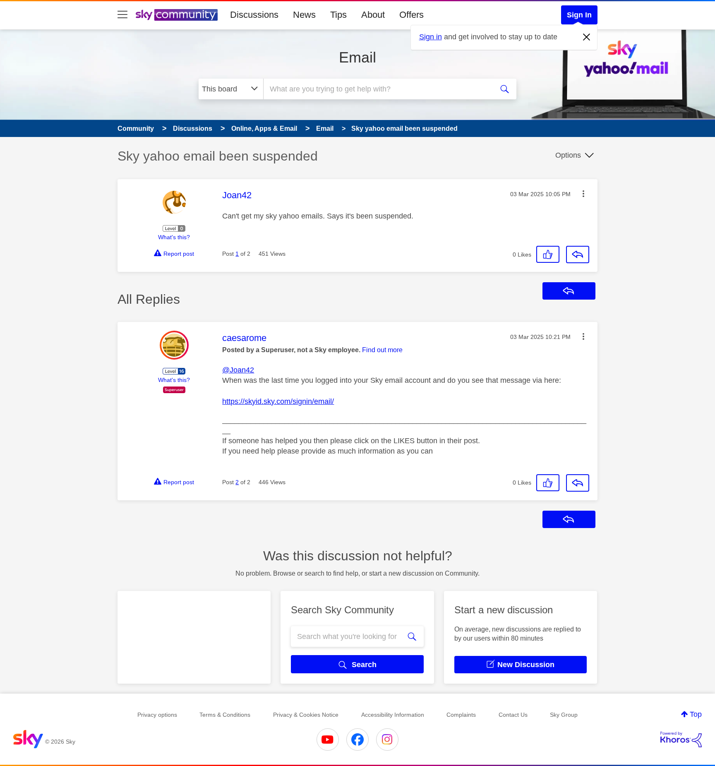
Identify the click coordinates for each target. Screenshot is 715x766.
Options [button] (568, 155)
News (304, 15)
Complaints (461, 714)
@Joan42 (238, 370)
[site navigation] (122, 15)
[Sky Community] (177, 15)
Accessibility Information (392, 714)
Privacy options (157, 714)
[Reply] (577, 254)
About (373, 15)
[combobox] (377, 89)
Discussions (254, 15)
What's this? (174, 237)
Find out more (382, 349)
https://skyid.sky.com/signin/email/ (278, 401)
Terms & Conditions (224, 714)
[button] (583, 193)
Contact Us (513, 714)
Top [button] (696, 714)
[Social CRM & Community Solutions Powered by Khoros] (681, 739)
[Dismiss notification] (586, 37)
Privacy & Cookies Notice (305, 714)
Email (357, 57)
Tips (338, 15)
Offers (411, 15)
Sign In (579, 15)
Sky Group (564, 714)
